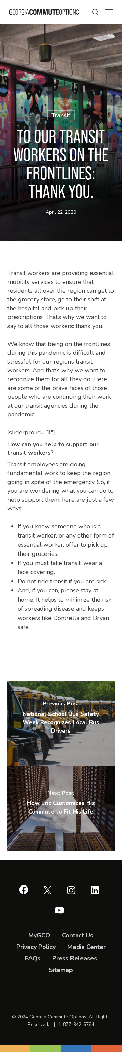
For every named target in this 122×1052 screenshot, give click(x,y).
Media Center (86, 947)
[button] (95, 12)
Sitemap (61, 970)
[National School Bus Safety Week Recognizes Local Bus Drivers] (61, 723)
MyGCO (39, 935)
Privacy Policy (36, 947)
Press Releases (74, 958)
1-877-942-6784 (76, 1024)
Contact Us (77, 935)
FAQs (32, 958)
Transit (60, 115)
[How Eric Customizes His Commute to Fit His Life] (61, 808)
